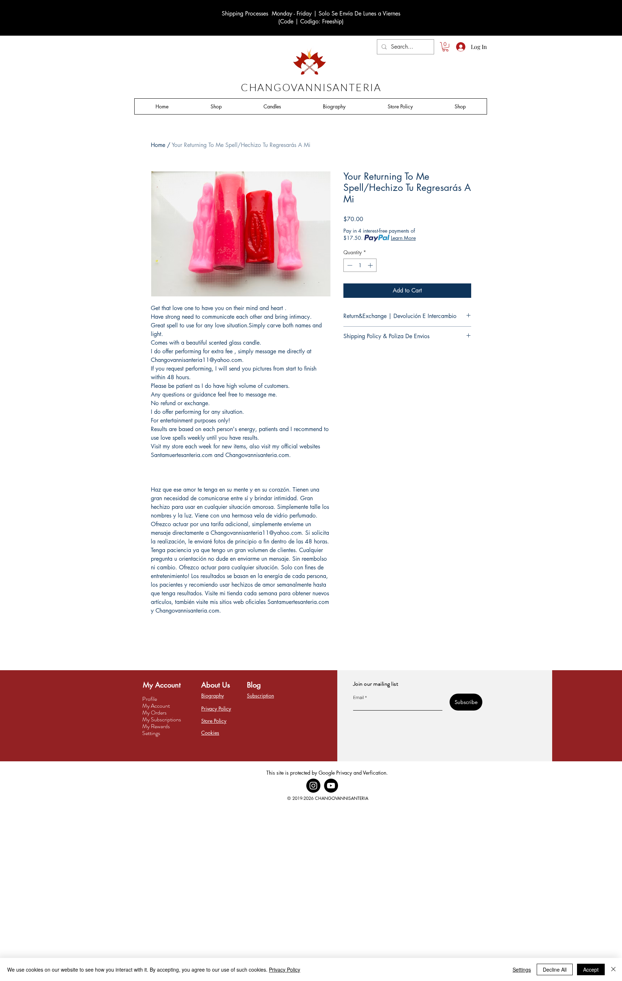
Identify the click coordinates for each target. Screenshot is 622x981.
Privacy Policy (284, 969)
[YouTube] (331, 786)
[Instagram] (313, 786)
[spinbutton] (359, 265)
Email (358, 697)
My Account (156, 705)
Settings (151, 733)
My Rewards (156, 726)
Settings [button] (522, 969)
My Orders (154, 712)
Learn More (403, 237)
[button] (445, 46)
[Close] (613, 969)
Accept (591, 969)
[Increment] (370, 265)
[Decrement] (348, 265)
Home (158, 145)
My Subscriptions (161, 719)
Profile (149, 698)
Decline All (555, 969)
